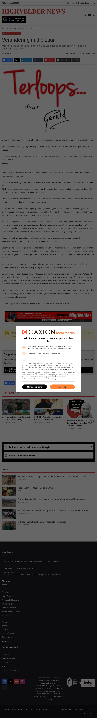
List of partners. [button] (68, 369)
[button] (48, 359)
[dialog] (48, 359)
